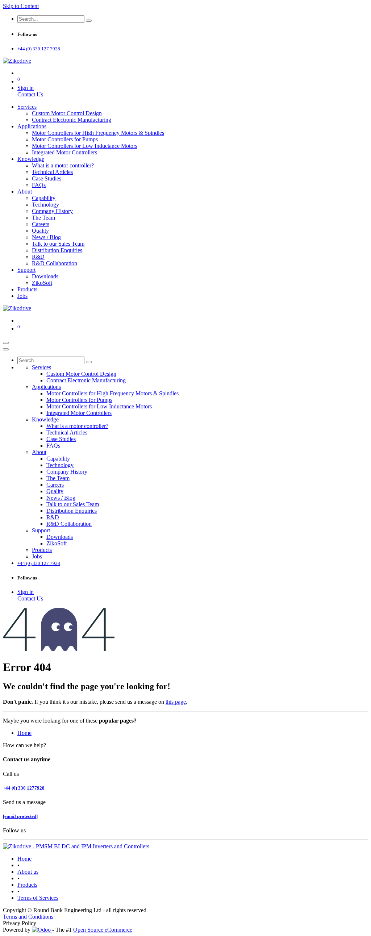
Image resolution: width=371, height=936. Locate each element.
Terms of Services (37, 898)
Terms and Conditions (28, 917)
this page (176, 702)
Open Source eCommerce (102, 930)
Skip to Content (21, 6)
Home (24, 733)
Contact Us (30, 94)
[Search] (89, 21)
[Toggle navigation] (6, 343)
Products (27, 885)
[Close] (6, 349)
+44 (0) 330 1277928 (24, 788)
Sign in (25, 88)
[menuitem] (27, 107)
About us (27, 872)
